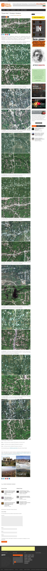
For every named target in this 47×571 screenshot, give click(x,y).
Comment (2, 515)
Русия (26, 556)
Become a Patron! (38, 80)
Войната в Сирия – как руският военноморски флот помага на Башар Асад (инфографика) (39, 134)
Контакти (16, 569)
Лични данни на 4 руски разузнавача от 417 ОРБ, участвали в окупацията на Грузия (25, 502)
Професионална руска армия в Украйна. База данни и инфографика (39, 129)
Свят (20, 15)
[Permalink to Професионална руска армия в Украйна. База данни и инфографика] (33, 128)
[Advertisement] (18, 549)
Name (2, 527)
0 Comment (12, 15)
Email (2, 531)
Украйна (26, 558)
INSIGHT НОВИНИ (27, 569)
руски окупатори (27, 561)
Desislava (3, 15)
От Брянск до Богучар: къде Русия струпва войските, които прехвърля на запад (25, 497)
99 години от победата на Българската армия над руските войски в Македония (39, 139)
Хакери (30, 558)
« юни (13, 564)
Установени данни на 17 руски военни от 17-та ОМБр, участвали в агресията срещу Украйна (25, 492)
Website (2, 534)
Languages (21, 569)
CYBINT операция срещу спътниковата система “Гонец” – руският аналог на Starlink (9, 498)
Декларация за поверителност (9, 569)
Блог (15, 15)
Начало (2, 569)
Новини (18, 15)
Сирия (29, 556)
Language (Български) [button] (4, 0)
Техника (32, 556)
